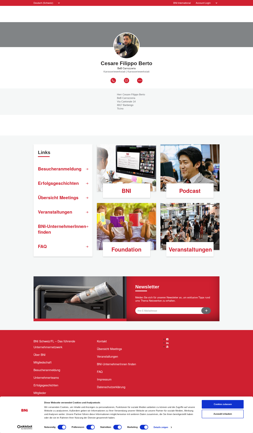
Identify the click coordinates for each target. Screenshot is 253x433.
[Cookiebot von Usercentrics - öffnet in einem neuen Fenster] (25, 427)
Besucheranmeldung (59, 168)
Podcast (190, 191)
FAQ (42, 246)
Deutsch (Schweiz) (43, 3)
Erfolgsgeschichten (58, 183)
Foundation (126, 249)
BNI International (182, 3)
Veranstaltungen (55, 212)
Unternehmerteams (46, 377)
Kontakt (102, 341)
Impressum (104, 379)
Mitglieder (40, 393)
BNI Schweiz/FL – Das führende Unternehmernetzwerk (54, 344)
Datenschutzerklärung (111, 387)
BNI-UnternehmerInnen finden (62, 229)
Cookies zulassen (223, 404)
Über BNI (40, 354)
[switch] (90, 427)
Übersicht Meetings (58, 197)
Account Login (203, 3)
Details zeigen (161, 427)
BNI (126, 191)
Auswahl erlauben (222, 414)
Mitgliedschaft (43, 362)
